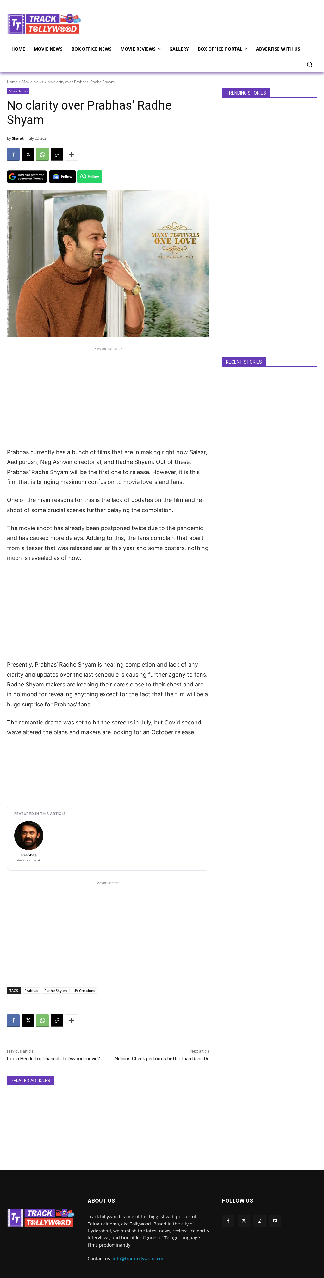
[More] (71, 154)
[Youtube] (275, 1221)
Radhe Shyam (55, 990)
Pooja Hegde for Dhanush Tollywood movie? (53, 1059)
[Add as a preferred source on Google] (27, 176)
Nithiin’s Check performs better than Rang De (162, 1059)
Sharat (18, 138)
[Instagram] (259, 1221)
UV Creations (84, 990)
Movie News (32, 82)
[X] (28, 154)
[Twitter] (244, 1221)
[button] (309, 64)
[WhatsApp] (42, 154)
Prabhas (31, 990)
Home (12, 82)
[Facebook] (13, 154)
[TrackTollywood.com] (44, 23)
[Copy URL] (57, 154)
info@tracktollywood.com (139, 1259)
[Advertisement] (199, 23)
